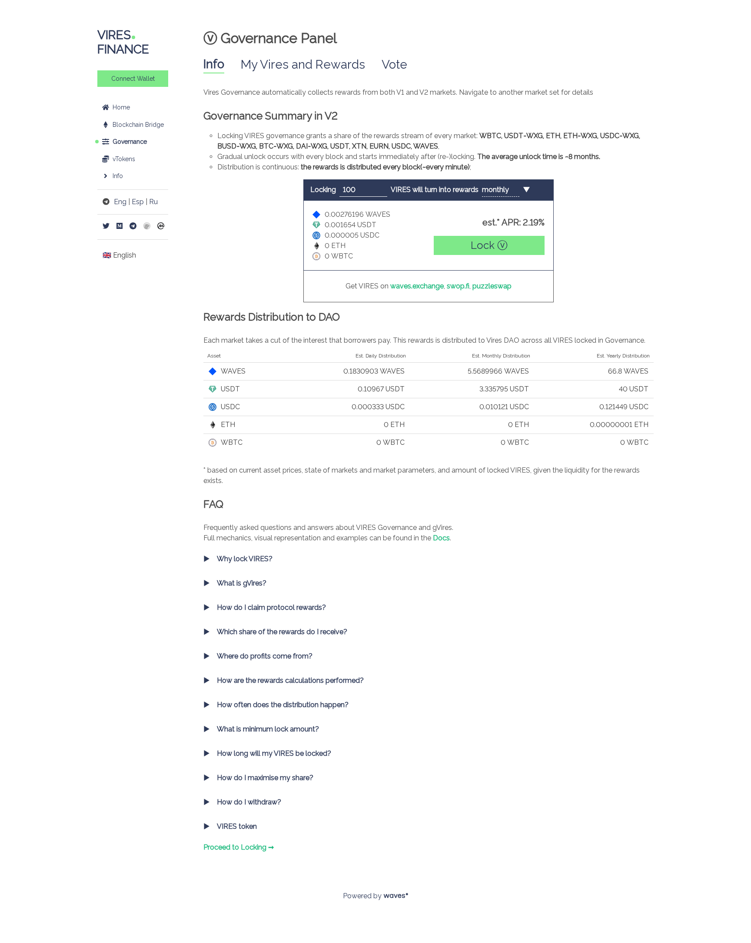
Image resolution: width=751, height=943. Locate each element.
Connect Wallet (133, 78)
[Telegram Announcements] (133, 227)
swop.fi (458, 286)
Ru (153, 202)
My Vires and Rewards (303, 64)
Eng (120, 202)
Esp (138, 202)
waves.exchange (417, 286)
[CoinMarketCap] (160, 227)
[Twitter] (106, 227)
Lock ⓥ (489, 245)
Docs (441, 538)
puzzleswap (492, 286)
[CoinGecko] (146, 227)
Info (213, 64)
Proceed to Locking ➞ (238, 847)
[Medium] (119, 227)
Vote (394, 64)
